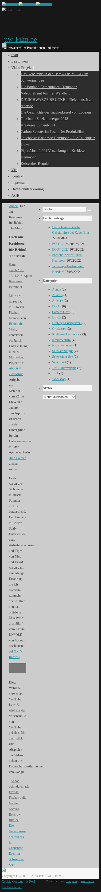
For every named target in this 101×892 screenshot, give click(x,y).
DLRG (56, 317)
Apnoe (13, 206)
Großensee (59, 328)
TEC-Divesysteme (64, 368)
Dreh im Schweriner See (16, 859)
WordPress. (87, 881)
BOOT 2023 (60, 249)
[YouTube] (10, 4)
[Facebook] (27, 4)
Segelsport (59, 362)
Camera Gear (61, 312)
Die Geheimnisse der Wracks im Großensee (17, 837)
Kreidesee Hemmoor (65, 334)
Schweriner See (62, 356)
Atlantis (57, 295)
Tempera (71, 881)
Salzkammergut (62, 351)
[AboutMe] (44, 4)
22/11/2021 (16, 270)
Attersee (57, 301)
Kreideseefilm (61, 340)
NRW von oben (62, 345)
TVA (55, 373)
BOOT (56, 306)
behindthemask (19, 786)
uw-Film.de (20, 39)
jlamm (13, 264)
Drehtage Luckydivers (67, 323)
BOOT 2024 (60, 244)
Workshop (59, 379)
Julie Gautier (17, 458)
